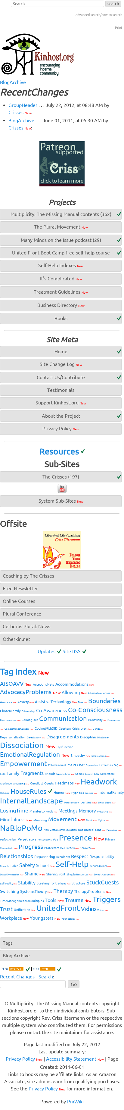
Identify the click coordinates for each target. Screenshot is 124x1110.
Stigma (64, 883)
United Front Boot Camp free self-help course (61, 252)
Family (13, 773)
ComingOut (30, 720)
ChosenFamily (10, 711)
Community (97, 720)
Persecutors (45, 839)
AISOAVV (16, 683)
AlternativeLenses (101, 693)
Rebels (73, 848)
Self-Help (72, 864)
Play (55, 839)
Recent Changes (17, 976)
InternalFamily (111, 792)
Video (88, 909)
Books (60, 318)
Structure (78, 883)
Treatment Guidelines (61, 292)
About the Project (61, 416)
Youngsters (45, 918)
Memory (87, 810)
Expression (92, 765)
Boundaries (104, 700)
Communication (63, 718)
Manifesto (37, 811)
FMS (2, 773)
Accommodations (74, 684)
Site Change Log (61, 364)
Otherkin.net (16, 639)
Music (91, 820)
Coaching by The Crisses (28, 575)
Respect (79, 856)
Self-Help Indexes (60, 265)
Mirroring (40, 820)
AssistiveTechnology (56, 702)
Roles (14, 866)
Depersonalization (13, 737)
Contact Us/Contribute (61, 377)
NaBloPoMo (21, 828)
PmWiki (75, 1101)
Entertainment (57, 765)
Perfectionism (8, 839)
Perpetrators (27, 839)
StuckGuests (102, 882)
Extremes (106, 765)
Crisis (75, 728)
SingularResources (79, 874)
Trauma (78, 900)
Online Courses (19, 601)
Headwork (99, 781)
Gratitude (6, 783)
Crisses (19, 112)
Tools (54, 900)
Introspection (71, 802)
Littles (110, 802)
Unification (24, 910)
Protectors (51, 848)
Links (101, 802)
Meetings (68, 810)
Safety (27, 865)
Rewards (4, 866)
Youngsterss (70, 919)
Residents (63, 857)
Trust (6, 909)
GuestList (36, 783)
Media (51, 811)
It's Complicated (61, 278)
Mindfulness (16, 819)
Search (46, 976)
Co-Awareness (51, 710)
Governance (107, 773)
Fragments (32, 773)
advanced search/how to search (99, 15)
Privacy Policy (60, 428)
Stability (27, 882)
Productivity (8, 848)
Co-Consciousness (95, 709)
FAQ (118, 765)
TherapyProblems (92, 891)
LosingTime (14, 810)
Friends (50, 773)
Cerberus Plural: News (26, 626)
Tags (8, 943)
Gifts (96, 774)
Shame (35, 873)
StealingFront (47, 883)
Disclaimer (103, 737)
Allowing (74, 692)
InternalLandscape (31, 801)
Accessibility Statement (75, 1059)
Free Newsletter (20, 588)
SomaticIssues (104, 874)
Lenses (88, 802)
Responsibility (101, 856)
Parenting (114, 830)
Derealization (36, 737)
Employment (100, 756)
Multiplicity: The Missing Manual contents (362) (61, 214)
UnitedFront (58, 908)
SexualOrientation (11, 874)
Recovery (87, 848)
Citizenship (28, 711)
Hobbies (4, 793)
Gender (89, 774)
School (45, 865)
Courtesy (65, 728)
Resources (59, 451)
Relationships (16, 856)
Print (118, 28)
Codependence (10, 720)
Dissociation (27, 745)
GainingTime (65, 774)
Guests (49, 783)
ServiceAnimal (100, 866)
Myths (103, 820)
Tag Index (24, 671)
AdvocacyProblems (30, 691)
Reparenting (44, 857)
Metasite (104, 811)
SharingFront (55, 874)
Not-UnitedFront (91, 829)
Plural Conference (22, 613)
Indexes (91, 793)
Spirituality (8, 883)
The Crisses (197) (60, 476)
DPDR (86, 728)
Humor (62, 792)
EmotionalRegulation (34, 754)
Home (60, 351)
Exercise (76, 764)
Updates (46, 651)
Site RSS (72, 651)
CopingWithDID (46, 728)
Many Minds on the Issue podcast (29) (61, 240)
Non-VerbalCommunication (60, 829)
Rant (62, 848)
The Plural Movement (61, 226)
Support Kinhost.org (61, 402)
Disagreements (62, 736)
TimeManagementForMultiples (22, 901)
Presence (81, 837)
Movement (66, 819)
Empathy (80, 755)
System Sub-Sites (61, 501)
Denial (98, 729)
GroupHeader (22, 105)
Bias (82, 702)
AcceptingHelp (43, 684)
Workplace (14, 918)
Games (79, 773)
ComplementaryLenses (19, 729)
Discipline (88, 737)
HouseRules (28, 791)
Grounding (21, 783)
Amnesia (8, 702)
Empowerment (23, 763)
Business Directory (61, 305)
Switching (9, 891)
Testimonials (60, 390)
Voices (102, 910)
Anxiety (25, 702)
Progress (31, 846)
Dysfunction (65, 747)
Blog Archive (16, 955)
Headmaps (67, 783)
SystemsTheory (36, 891)
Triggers (107, 899)
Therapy (63, 891)
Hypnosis (77, 792)
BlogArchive (13, 82)
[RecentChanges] (15, 969)
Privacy (110, 839)
